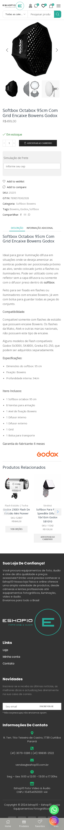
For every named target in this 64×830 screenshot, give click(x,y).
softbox (49, 282)
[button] (30, 6)
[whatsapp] (28, 214)
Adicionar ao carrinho (39, 143)
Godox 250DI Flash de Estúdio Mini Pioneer (16, 511)
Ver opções (16, 529)
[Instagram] (54, 821)
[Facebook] (21, 214)
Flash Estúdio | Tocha (16, 505)
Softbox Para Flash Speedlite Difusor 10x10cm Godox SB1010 (47, 515)
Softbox (34, 209)
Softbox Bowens (26, 203)
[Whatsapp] (54, 810)
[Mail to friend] (25, 214)
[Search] (57, 14)
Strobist (47, 505)
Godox (24, 209)
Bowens (14, 209)
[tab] (17, 228)
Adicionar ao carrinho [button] (48, 538)
